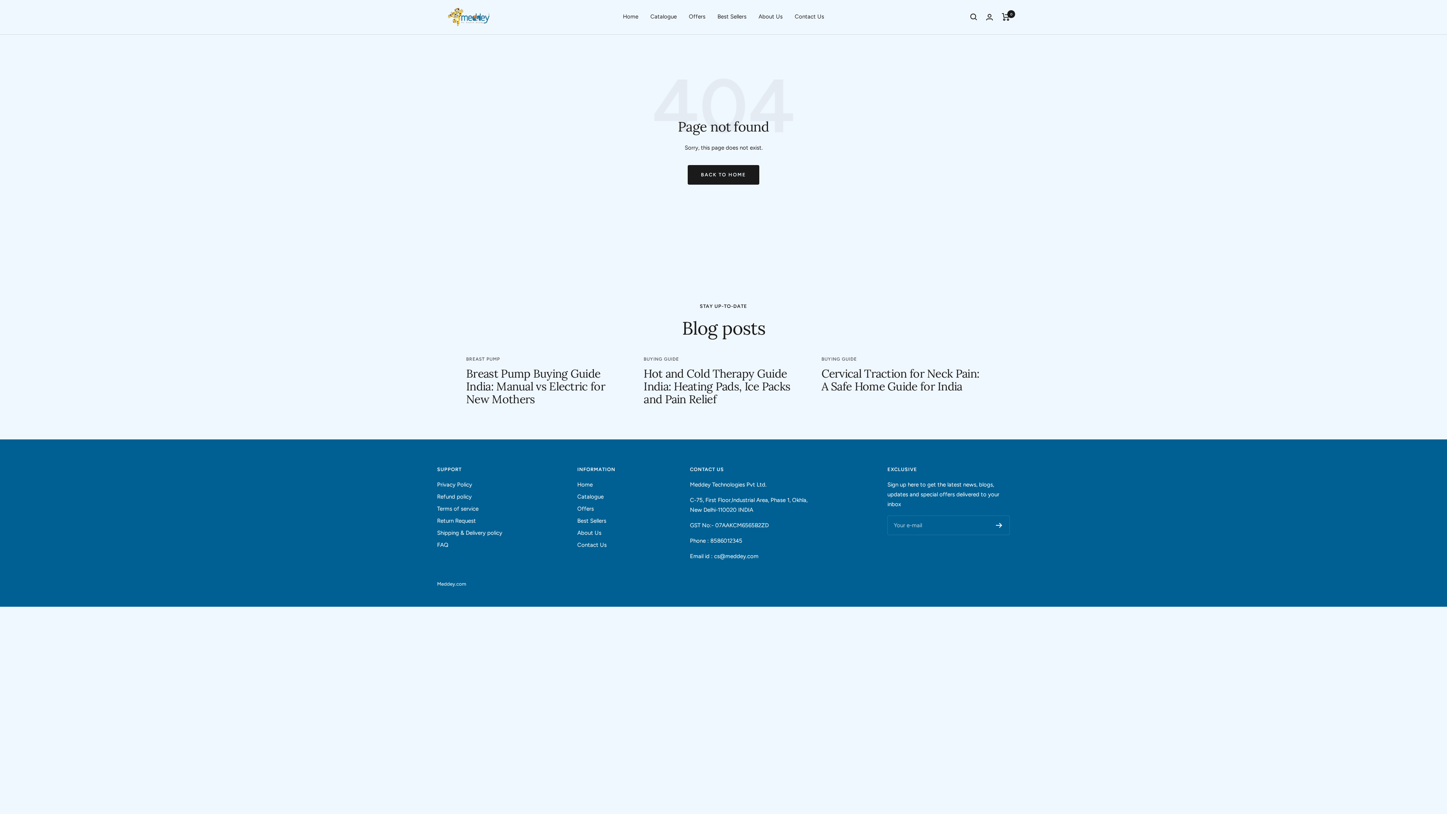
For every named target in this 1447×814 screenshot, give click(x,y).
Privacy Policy (454, 484)
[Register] (999, 525)
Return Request (456, 520)
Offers (697, 16)
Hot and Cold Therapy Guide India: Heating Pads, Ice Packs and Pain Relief (717, 386)
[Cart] (1006, 17)
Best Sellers (731, 16)
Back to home (723, 174)
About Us (771, 16)
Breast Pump (483, 359)
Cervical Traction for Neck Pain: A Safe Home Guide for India (900, 379)
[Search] (973, 17)
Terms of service (458, 508)
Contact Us (809, 16)
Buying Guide (661, 359)
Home (630, 16)
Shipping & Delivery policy (469, 532)
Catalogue (663, 16)
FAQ (442, 545)
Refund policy (454, 496)
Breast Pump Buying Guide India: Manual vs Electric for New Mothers (535, 386)
